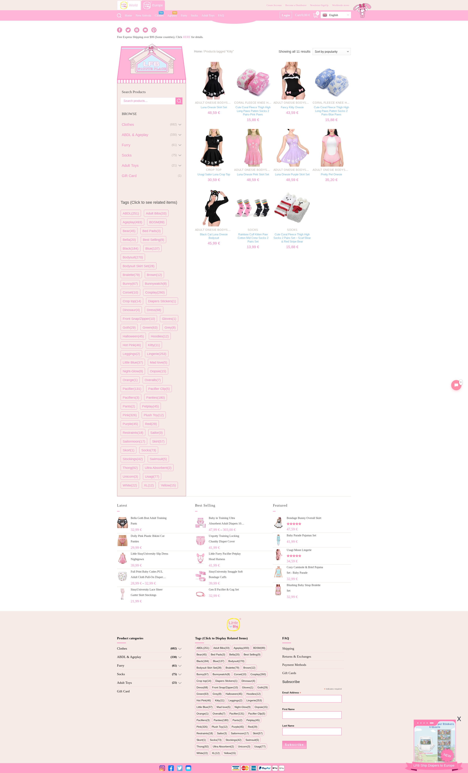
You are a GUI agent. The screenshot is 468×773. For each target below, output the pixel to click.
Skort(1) (128, 450)
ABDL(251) (131, 213)
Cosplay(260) (155, 292)
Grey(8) (170, 327)
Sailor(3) (156, 433)
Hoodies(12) (160, 336)
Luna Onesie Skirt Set (214, 107)
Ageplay (172, 15)
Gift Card (123, 691)
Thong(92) (130, 468)
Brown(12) (154, 275)
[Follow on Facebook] (119, 30)
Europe (157, 5)
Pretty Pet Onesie (331, 174)
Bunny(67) (130, 283)
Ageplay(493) (132, 222)
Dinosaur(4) (131, 310)
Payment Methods (294, 665)
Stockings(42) (133, 459)
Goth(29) (129, 327)
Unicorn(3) (130, 476)
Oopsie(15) (158, 371)
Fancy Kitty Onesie (292, 107)
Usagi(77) (152, 476)
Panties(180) (155, 397)
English (333, 15)
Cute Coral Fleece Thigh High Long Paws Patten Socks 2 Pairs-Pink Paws (253, 111)
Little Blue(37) (133, 362)
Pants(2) (129, 406)
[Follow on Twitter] (128, 30)
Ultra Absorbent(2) (158, 468)
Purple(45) (130, 424)
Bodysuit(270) (133, 257)
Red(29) (151, 424)
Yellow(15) (168, 485)
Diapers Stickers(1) (162, 301)
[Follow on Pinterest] (153, 30)
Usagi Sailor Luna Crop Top (213, 174)
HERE (186, 37)
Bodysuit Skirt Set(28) (138, 266)
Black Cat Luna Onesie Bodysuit (214, 236)
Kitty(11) (154, 345)
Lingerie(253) (156, 354)
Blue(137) (152, 248)
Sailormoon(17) (134, 441)
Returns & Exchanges (296, 656)
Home (128, 15)
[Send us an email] (145, 30)
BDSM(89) (157, 222)
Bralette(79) (131, 275)
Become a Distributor (295, 5)
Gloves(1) (169, 319)
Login (286, 15)
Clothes (159, 15)
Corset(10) (130, 292)
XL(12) (149, 485)
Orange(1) (130, 380)
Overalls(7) (153, 380)
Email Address (291, 692)
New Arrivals (143, 15)
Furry (184, 15)
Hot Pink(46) (132, 345)
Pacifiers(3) (131, 397)
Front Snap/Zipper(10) (139, 319)
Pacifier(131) (132, 389)
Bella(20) (129, 240)
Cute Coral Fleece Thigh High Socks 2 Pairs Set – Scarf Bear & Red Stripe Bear (292, 238)
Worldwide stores (340, 5)
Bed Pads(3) (151, 231)
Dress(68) (154, 310)
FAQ (221, 15)
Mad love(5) (158, 362)
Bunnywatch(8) (156, 283)
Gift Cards (289, 673)
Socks (194, 15)
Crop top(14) (132, 301)
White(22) (130, 485)
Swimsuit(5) (158, 459)
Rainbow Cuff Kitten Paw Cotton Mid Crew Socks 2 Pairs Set (253, 238)
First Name (288, 709)
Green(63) (150, 327)
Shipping (288, 648)
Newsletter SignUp (319, 5)
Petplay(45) (150, 406)
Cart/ (306, 14)
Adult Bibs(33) (156, 213)
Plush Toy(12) (154, 415)
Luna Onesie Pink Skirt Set (253, 174)
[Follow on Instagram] (136, 30)
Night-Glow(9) (133, 371)
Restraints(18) (133, 433)
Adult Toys (207, 15)
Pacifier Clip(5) (159, 389)
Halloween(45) (133, 336)
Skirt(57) (158, 441)
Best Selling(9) (153, 240)
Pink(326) (130, 415)
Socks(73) (148, 450)
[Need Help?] (456, 385)
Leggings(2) (131, 354)
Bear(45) (129, 231)
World (133, 5)
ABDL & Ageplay (129, 657)
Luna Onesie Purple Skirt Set (292, 174)
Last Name (288, 726)
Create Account (274, 5)
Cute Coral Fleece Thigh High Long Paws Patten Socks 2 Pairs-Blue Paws (331, 111)
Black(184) (130, 248)
